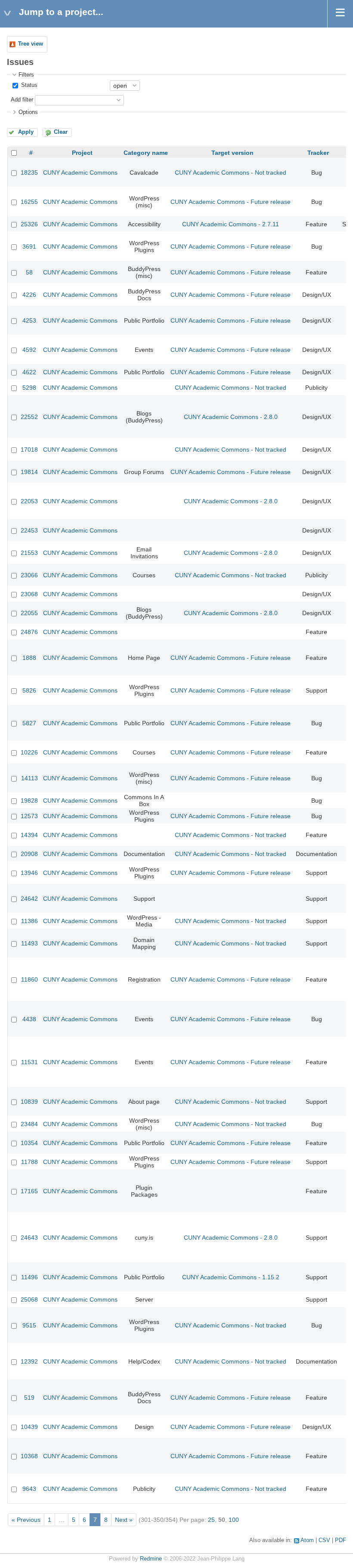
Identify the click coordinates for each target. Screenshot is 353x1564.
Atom (307, 1540)
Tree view (30, 44)
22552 (29, 416)
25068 (29, 1299)
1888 (29, 657)
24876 (29, 631)
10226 (29, 752)
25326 (29, 224)
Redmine (151, 1559)
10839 (29, 1101)
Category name (146, 152)
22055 (29, 613)
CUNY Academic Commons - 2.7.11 (230, 224)
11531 (29, 1062)
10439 (29, 1426)
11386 (29, 920)
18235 (29, 172)
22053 (29, 501)
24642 (29, 898)
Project (82, 152)
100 (234, 1519)
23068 (29, 594)
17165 (29, 1191)
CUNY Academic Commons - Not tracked (230, 172)
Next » (124, 1519)
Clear (61, 132)
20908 (29, 853)
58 (29, 272)
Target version (232, 152)
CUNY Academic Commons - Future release (230, 201)
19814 (29, 471)
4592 (29, 349)
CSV (324, 1540)
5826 (29, 690)
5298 (29, 387)
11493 (29, 943)
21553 (29, 552)
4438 (29, 1019)
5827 (29, 723)
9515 (29, 1325)
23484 (29, 1124)
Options (28, 112)
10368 (29, 1456)
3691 (29, 246)
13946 (29, 872)
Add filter (22, 100)
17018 (29, 449)
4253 (29, 320)
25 (211, 1519)
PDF (340, 1540)
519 (29, 1397)
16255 (29, 201)
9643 (29, 1488)
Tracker (318, 152)
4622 (29, 372)
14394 (29, 834)
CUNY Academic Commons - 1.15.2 (230, 1277)
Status (28, 85)
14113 (29, 778)
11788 (29, 1161)
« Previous (26, 1519)
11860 (29, 979)
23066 (29, 575)
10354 (29, 1142)
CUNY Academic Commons (80, 172)
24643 (29, 1237)
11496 (29, 1277)
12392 (29, 1361)
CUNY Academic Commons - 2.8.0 (231, 416)
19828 (29, 800)
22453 (29, 530)
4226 (29, 294)
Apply (26, 132)
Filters (26, 75)
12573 (29, 816)
